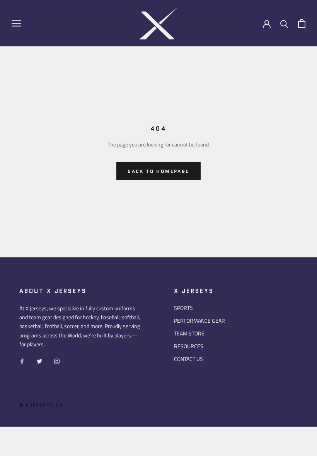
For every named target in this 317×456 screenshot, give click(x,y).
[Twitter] (39, 360)
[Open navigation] (16, 23)
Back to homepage (158, 171)
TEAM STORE (189, 333)
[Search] (284, 23)
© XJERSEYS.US (41, 405)
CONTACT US (188, 359)
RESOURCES (188, 346)
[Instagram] (57, 360)
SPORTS (183, 308)
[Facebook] (22, 360)
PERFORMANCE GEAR (199, 320)
